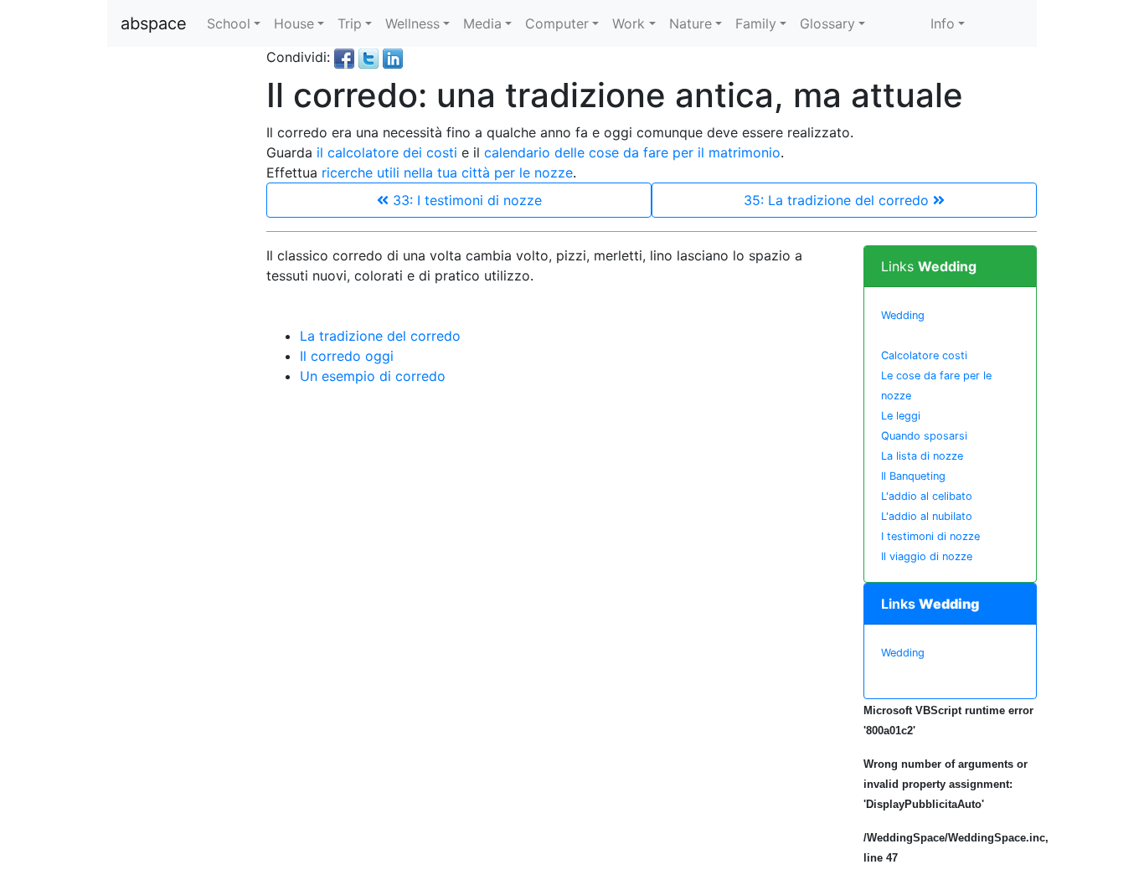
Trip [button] (350, 23)
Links (929, 266)
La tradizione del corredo (380, 335)
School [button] (228, 23)
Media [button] (482, 23)
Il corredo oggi (347, 355)
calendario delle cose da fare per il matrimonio (632, 152)
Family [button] (755, 23)
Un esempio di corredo (373, 376)
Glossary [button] (827, 23)
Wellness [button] (412, 23)
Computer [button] (557, 23)
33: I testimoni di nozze (465, 200)
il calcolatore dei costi (387, 152)
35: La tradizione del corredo (838, 200)
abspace (154, 23)
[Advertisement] (174, 298)
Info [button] (942, 23)
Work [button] (628, 23)
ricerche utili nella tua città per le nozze (447, 172)
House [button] (294, 23)
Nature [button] (690, 23)
